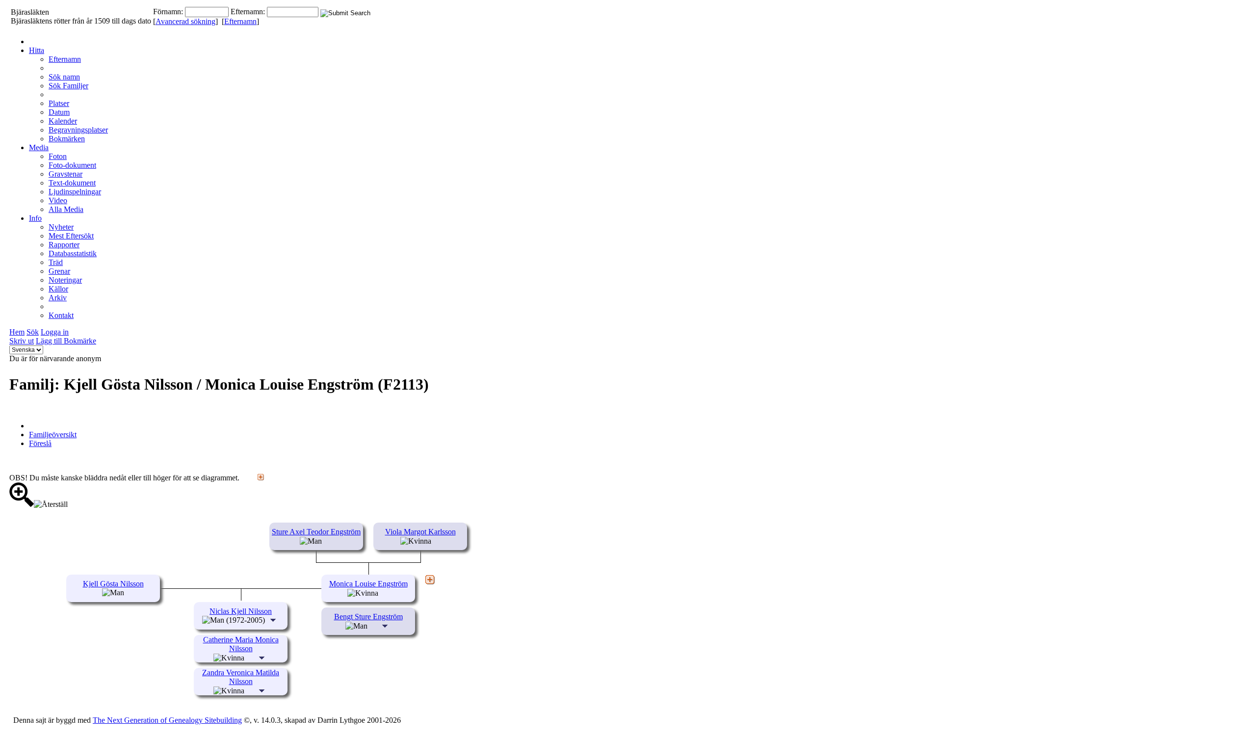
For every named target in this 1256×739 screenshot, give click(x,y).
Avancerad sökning (185, 21)
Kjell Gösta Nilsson (113, 584)
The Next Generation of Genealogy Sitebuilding (167, 720)
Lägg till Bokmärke (66, 341)
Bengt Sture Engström (368, 616)
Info (35, 218)
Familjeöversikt (53, 434)
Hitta (36, 50)
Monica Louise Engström (368, 584)
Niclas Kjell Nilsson (240, 611)
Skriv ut (21, 341)
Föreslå (40, 443)
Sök (32, 332)
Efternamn (240, 21)
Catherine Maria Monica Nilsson (241, 644)
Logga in (55, 332)
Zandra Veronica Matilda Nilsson (240, 677)
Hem (17, 332)
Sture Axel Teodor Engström (316, 532)
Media (39, 147)
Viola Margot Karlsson (420, 532)
